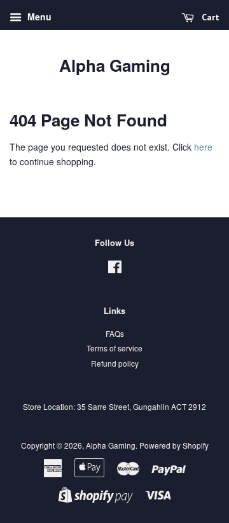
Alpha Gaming (114, 65)
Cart (209, 17)
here (203, 146)
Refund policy (115, 363)
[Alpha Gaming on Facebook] (115, 269)
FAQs (115, 333)
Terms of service (114, 348)
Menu (38, 16)
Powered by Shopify (174, 445)
